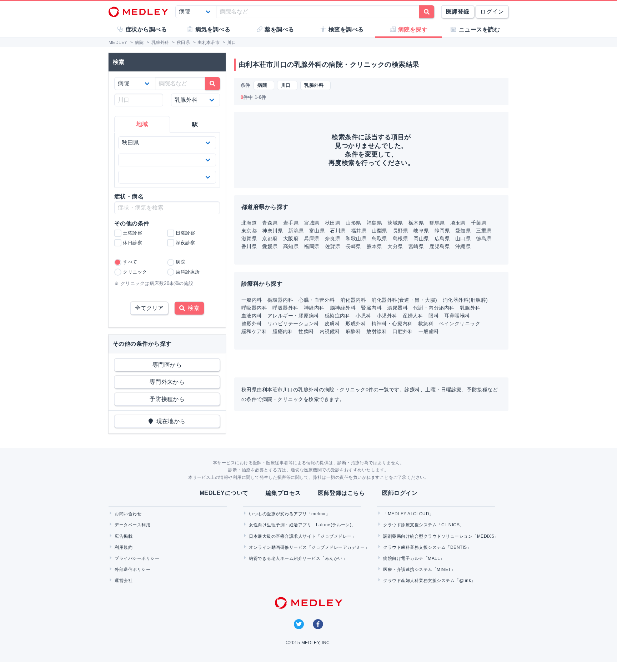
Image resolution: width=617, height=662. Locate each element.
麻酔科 (353, 331)
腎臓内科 (371, 308)
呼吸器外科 (285, 308)
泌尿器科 (397, 308)
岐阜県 (421, 231)
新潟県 (296, 231)
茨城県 (395, 223)
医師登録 (458, 12)
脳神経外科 (343, 308)
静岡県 (442, 231)
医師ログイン (399, 493)
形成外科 (355, 323)
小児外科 (387, 316)
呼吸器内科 (254, 308)
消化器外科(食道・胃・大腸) (404, 300)
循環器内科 (280, 300)
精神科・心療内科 (392, 323)
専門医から (167, 365)
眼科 (433, 316)
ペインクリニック (459, 323)
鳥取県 (379, 238)
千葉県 (478, 223)
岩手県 (291, 223)
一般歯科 (428, 331)
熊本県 (374, 246)
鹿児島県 (439, 246)
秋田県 (332, 223)
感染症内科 (337, 316)
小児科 (363, 316)
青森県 (269, 223)
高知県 (291, 246)
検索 (192, 308)
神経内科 (314, 308)
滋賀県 (249, 238)
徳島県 (483, 238)
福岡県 (311, 246)
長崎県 (353, 246)
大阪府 (291, 238)
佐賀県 (332, 246)
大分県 (395, 246)
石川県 (337, 231)
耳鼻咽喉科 (457, 316)
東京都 (249, 231)
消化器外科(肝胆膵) (465, 300)
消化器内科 (353, 300)
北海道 (249, 223)
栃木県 (416, 223)
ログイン (492, 12)
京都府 (269, 238)
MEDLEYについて (224, 493)
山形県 (353, 223)
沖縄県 (463, 246)
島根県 (400, 238)
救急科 (425, 323)
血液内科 (251, 316)
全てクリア (149, 308)
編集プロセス (283, 493)
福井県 (358, 231)
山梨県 (379, 231)
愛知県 (463, 231)
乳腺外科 (470, 308)
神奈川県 (272, 231)
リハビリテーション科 (293, 323)
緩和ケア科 (254, 331)
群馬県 (437, 223)
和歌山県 (356, 238)
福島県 (374, 223)
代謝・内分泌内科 (434, 308)
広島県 (442, 238)
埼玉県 (458, 223)
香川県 (249, 246)
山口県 (463, 238)
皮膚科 (332, 323)
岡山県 (421, 238)
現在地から (169, 421)
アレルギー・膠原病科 (293, 316)
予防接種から (167, 399)
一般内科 (251, 300)
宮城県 (311, 223)
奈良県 (332, 238)
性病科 (306, 331)
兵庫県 (311, 238)
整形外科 (251, 323)
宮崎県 (416, 246)
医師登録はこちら (341, 493)
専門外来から (167, 382)
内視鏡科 (330, 331)
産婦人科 (413, 316)
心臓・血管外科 (317, 300)
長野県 (400, 231)
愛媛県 (269, 246)
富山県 (317, 231)
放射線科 (376, 331)
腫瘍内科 (282, 331)
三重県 (483, 231)
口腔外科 (402, 331)
